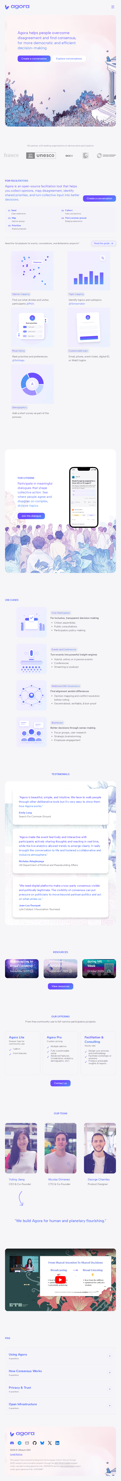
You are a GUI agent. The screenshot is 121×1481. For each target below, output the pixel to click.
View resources (60, 986)
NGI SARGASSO (67, 1466)
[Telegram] (19, 1443)
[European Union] (104, 155)
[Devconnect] (42, 155)
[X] (50, 1443)
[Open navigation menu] (113, 7)
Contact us (60, 1083)
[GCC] (25, 155)
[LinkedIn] (57, 1443)
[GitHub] (35, 1443)
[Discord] (12, 1443)
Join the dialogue (31, 515)
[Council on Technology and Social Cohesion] (63, 155)
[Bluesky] (42, 1443)
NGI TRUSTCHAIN (62, 1463)
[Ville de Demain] (86, 155)
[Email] (27, 1443)
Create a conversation (34, 58)
